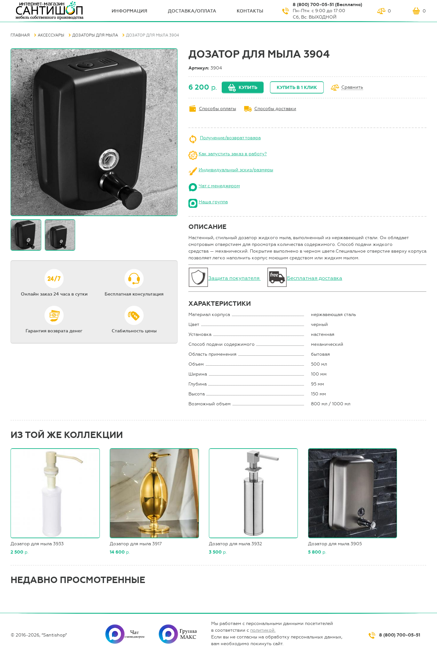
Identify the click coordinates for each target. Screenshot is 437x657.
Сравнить (352, 87)
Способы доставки (275, 108)
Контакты (250, 11)
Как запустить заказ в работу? (233, 154)
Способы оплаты (217, 108)
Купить (248, 87)
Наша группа (213, 202)
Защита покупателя (234, 278)
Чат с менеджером (219, 186)
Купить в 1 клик (297, 87)
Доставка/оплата (192, 11)
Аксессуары (51, 35)
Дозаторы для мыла (95, 35)
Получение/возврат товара (230, 138)
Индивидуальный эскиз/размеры (236, 170)
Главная (20, 35)
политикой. (262, 630)
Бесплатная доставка (314, 278)
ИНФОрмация (129, 11)
